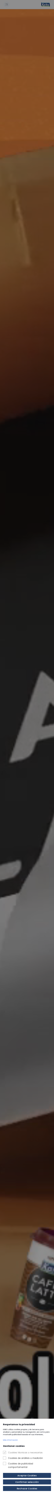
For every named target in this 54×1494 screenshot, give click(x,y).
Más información (10, 1440)
